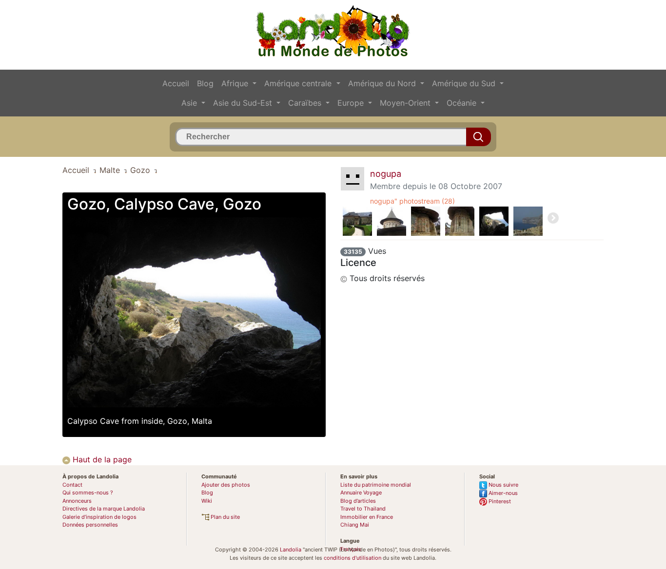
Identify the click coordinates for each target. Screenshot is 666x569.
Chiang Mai (354, 524)
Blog (205, 83)
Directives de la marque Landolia (103, 508)
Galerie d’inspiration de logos (99, 516)
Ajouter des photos (225, 484)
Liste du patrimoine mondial (375, 484)
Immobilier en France (366, 516)
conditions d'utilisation (352, 557)
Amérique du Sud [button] (465, 83)
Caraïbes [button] (306, 103)
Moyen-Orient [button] (406, 103)
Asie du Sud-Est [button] (243, 103)
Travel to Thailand (363, 508)
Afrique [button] (236, 83)
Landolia (290, 549)
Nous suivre (502, 484)
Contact (72, 484)
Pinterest (499, 501)
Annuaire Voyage (361, 492)
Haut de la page (101, 459)
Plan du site (224, 516)
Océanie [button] (463, 103)
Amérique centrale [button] (299, 83)
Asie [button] (190, 103)
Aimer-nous (502, 493)
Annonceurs (77, 500)
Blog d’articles (358, 500)
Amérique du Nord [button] (383, 83)
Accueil (175, 83)
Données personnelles (90, 524)
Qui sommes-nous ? (87, 492)
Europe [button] (351, 103)
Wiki (206, 500)
